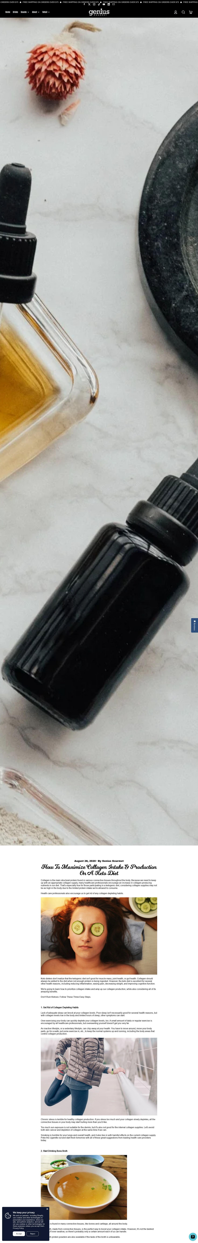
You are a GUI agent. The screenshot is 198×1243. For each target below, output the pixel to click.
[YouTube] (104, 5)
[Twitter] (89, 5)
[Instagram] (94, 5)
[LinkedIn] (108, 5)
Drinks (15, 12)
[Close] (47, 1209)
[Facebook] (84, 5)
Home (7, 12)
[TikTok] (99, 5)
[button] (183, 12)
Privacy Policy (18, 1228)
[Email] (113, 5)
